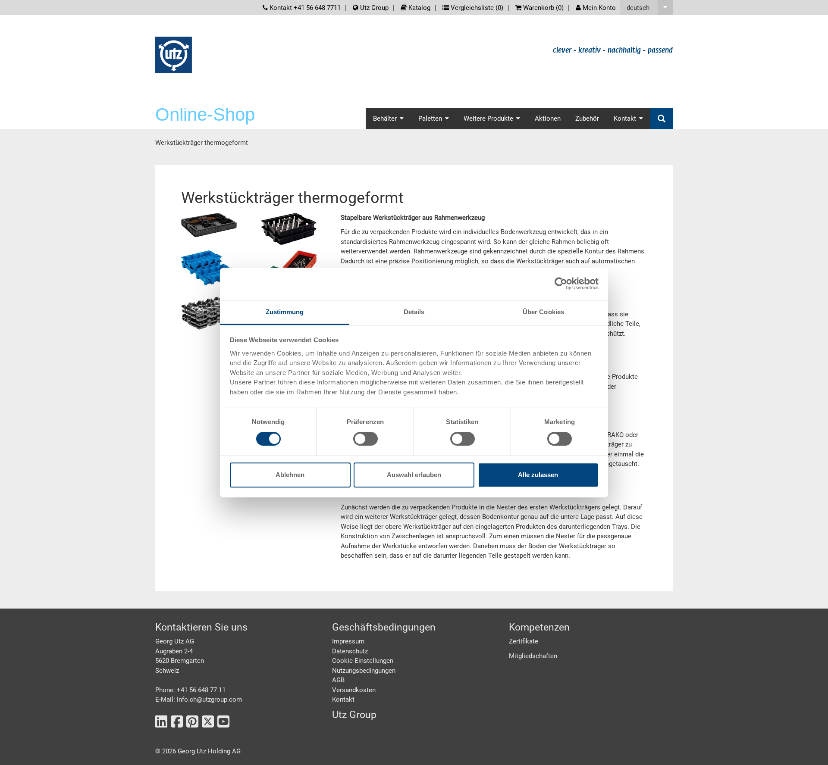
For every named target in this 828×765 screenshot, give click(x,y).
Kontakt (343, 699)
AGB (338, 680)
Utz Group (373, 8)
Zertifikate (523, 641)
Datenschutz (350, 651)
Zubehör (587, 118)
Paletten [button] (430, 118)
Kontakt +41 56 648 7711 (304, 8)
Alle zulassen (538, 474)
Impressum (348, 641)
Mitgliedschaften (533, 656)
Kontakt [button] (625, 118)
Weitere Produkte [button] (488, 118)
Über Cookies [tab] (543, 311)
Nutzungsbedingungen (363, 670)
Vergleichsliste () (476, 8)
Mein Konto (598, 8)
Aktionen (548, 118)
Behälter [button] (385, 118)
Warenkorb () (542, 8)
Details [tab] (414, 311)
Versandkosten (354, 690)
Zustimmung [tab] (285, 311)
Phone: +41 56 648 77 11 (190, 690)
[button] (646, 7)
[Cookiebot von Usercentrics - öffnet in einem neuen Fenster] (561, 283)
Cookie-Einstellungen (362, 661)
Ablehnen (290, 474)
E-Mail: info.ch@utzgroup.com (198, 699)
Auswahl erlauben (414, 474)
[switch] (365, 439)
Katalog (418, 8)
